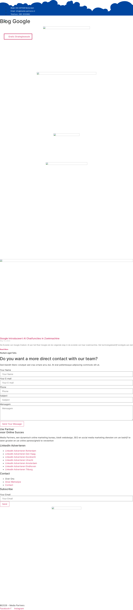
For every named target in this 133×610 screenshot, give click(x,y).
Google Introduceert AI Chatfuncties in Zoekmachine (29, 338)
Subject (3, 396)
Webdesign (105, 30)
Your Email (5, 494)
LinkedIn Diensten (77, 30)
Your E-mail (5, 379)
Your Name (5, 370)
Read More (4, 349)
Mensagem (5, 404)
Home (63, 30)
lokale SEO (92, 30)
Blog (114, 30)
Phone (3, 387)
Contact (122, 30)
